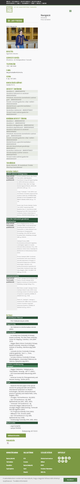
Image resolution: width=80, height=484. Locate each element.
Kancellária (9, 465)
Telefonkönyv (25, 3)
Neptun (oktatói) (10, 458)
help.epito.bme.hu (36, 1)
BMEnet (43, 462)
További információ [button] (20, 481)
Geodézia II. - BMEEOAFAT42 (15, 91)
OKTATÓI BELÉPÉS (10, 3)
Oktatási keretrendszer (47, 458)
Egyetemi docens (12, 54)
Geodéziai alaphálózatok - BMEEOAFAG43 (20, 127)
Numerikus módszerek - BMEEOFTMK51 (19, 110)
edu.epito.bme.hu (25, 1)
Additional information (13, 435)
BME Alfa (43, 472)
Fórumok (44, 18)
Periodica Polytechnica (46, 469)
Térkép (33, 3)
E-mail (18, 3)
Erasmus (26, 462)
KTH (25, 458)
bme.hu (8, 1)
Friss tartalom (46, 20)
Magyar (44, 3)
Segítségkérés (10, 469)
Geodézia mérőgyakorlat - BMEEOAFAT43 (19, 125)
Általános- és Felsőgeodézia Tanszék (19, 60)
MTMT (42, 465)
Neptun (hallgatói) (28, 465)
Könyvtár (26, 472)
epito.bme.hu (15, 1)
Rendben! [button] (70, 480)
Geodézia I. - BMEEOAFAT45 (15, 121)
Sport (25, 469)
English (38, 3)
